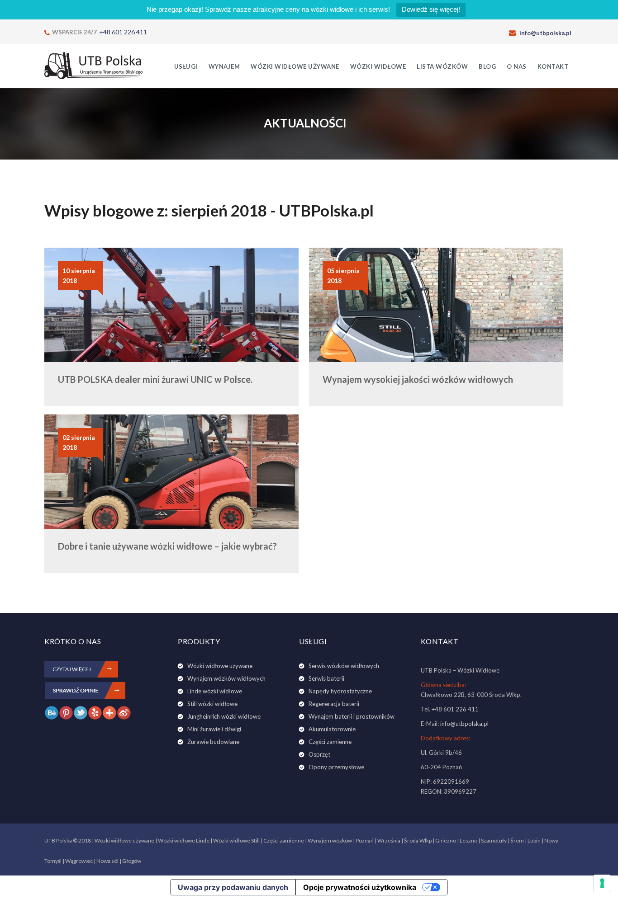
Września (388, 840)
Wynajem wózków (330, 840)
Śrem (517, 840)
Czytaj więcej (71, 669)
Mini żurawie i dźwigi (214, 729)
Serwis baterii (326, 678)
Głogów (131, 860)
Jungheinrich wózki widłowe (224, 716)
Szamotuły (494, 840)
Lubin (534, 840)
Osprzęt (319, 754)
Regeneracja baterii (334, 703)
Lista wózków (442, 66)
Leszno (468, 840)
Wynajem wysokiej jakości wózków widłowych (418, 379)
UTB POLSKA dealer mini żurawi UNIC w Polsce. (155, 379)
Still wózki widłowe (212, 703)
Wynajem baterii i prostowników (352, 716)
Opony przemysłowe (336, 767)
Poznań (365, 840)
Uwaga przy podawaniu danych (233, 887)
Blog (487, 66)
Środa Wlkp (418, 840)
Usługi (186, 66)
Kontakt (553, 66)
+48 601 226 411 (123, 32)
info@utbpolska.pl (545, 33)
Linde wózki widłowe (214, 691)
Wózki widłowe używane (295, 66)
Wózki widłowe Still (236, 840)
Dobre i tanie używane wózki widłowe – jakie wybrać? (167, 546)
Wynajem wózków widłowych (226, 678)
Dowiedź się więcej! (431, 9)
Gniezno (445, 840)
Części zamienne (330, 741)
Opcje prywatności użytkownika (359, 887)
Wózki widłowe (378, 66)
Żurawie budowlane (213, 741)
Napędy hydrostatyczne (340, 691)
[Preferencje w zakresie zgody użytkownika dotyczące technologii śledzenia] (602, 883)
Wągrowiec (79, 860)
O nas (517, 66)
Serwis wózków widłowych (344, 665)
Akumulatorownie (332, 729)
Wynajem (224, 66)
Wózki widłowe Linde (183, 840)
